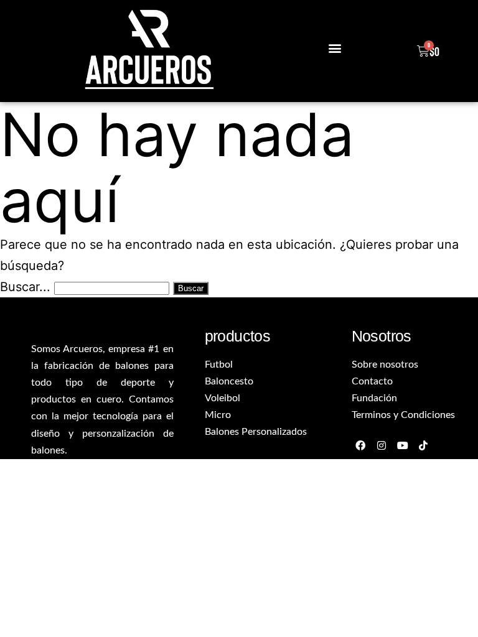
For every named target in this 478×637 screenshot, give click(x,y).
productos (238, 336)
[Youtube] (402, 445)
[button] (334, 48)
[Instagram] (381, 445)
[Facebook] (361, 445)
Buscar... (25, 286)
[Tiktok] (424, 445)
